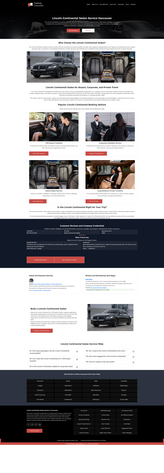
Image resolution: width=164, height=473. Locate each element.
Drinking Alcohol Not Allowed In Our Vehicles (93, 440)
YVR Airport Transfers (39, 153)
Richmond (40, 390)
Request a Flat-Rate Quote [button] (41, 330)
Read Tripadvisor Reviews (69, 260)
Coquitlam (124, 381)
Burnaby (123, 395)
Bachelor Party (105, 419)
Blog (127, 4)
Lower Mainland (105, 428)
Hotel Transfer (105, 424)
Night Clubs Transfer (105, 433)
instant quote (37, 290)
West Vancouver (96, 390)
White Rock (68, 390)
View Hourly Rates (38, 201)
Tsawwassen (68, 399)
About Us (95, 4)
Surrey (68, 381)
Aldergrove (96, 399)
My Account (84, 410)
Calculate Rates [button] (73, 30)
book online (46, 290)
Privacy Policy (105, 415)
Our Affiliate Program (127, 415)
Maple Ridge (124, 385)
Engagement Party (127, 428)
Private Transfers (94, 201)
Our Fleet (113, 4)
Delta (96, 381)
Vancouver (40, 381)
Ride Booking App (105, 410)
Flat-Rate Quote (34, 430)
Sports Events (84, 428)
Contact (133, 4)
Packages (121, 4)
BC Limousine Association (99, 287)
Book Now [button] (88, 30)
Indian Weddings (127, 433)
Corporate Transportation (96, 153)
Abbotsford (68, 385)
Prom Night (127, 424)
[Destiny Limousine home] (35, 5)
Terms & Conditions (84, 415)
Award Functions (84, 433)
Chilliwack (96, 385)
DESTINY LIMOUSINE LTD (77, 444)
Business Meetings (84, 419)
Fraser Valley (124, 399)
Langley (40, 385)
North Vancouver (40, 395)
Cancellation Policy (127, 410)
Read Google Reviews (41, 260)
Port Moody (40, 399)
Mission (123, 390)
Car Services (104, 4)
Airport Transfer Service (84, 424)
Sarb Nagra (89, 279)
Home (88, 4)
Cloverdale (68, 395)
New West (96, 395)
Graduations (127, 419)
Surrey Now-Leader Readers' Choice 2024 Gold (48, 284)
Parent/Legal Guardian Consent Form (67, 440)
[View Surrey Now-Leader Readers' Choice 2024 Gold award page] (33, 280)
